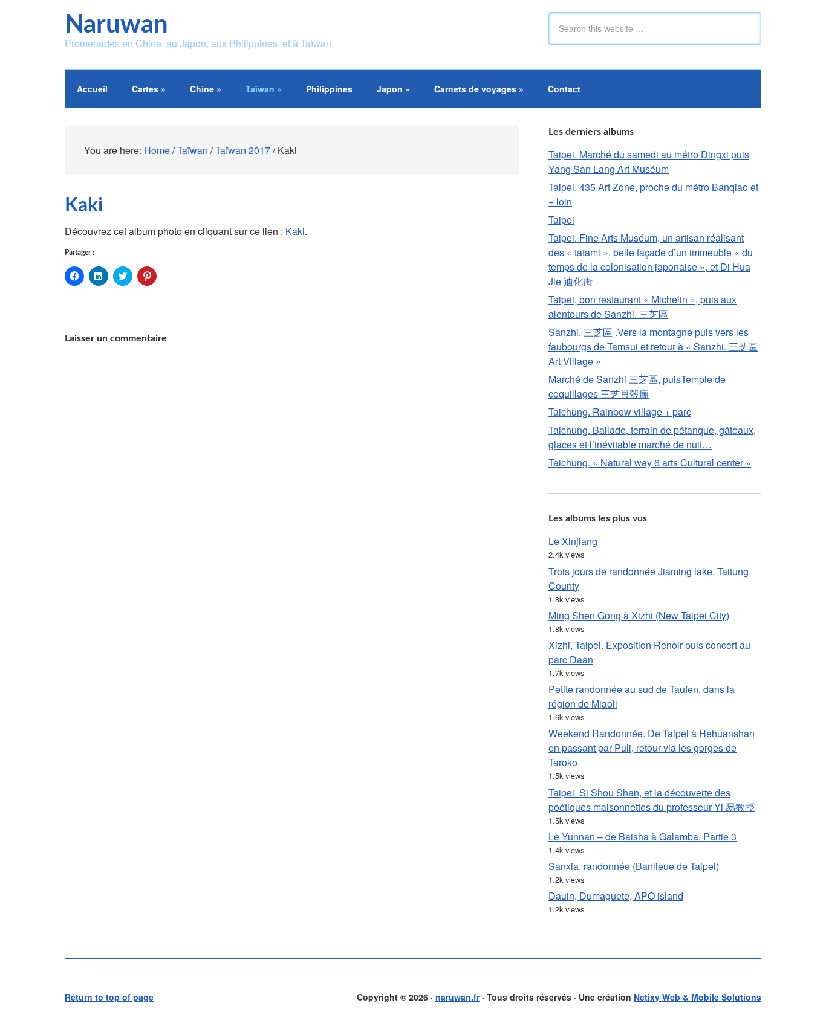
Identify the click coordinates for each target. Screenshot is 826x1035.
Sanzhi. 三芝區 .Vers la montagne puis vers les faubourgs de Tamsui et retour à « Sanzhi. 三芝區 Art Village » (653, 346)
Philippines (329, 89)
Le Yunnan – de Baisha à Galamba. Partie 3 (642, 836)
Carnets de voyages (479, 89)
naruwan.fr (457, 997)
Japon (393, 89)
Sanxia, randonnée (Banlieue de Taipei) (633, 866)
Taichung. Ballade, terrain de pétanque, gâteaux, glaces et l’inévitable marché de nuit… (652, 437)
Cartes (149, 89)
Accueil (92, 89)
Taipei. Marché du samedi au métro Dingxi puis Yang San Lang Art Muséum (648, 161)
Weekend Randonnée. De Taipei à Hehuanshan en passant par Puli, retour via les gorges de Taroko (651, 747)
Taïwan (264, 89)
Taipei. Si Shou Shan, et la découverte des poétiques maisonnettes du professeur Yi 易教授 (651, 799)
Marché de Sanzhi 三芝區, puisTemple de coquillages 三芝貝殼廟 (637, 386)
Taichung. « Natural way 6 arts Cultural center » (649, 462)
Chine (205, 89)
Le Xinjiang (572, 541)
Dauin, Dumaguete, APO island (615, 896)
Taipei (561, 220)
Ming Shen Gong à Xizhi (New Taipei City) (638, 615)
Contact (564, 89)
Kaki (295, 231)
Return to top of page (109, 997)
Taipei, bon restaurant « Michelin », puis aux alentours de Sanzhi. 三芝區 (642, 306)
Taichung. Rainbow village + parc (619, 412)
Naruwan (116, 24)
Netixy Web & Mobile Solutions (697, 997)
